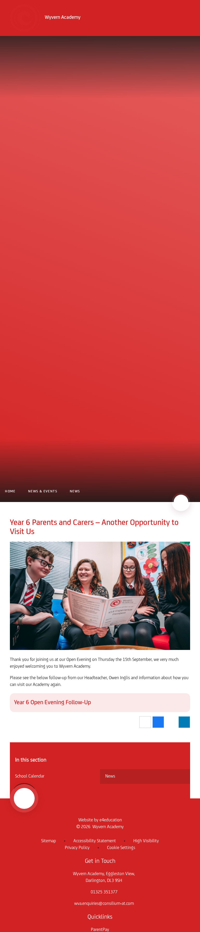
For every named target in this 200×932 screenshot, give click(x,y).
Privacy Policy (77, 848)
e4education (110, 820)
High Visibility (146, 841)
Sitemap (48, 841)
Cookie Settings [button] (121, 848)
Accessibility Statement (94, 841)
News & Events (42, 491)
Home (10, 491)
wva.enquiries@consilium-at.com (104, 903)
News (75, 491)
